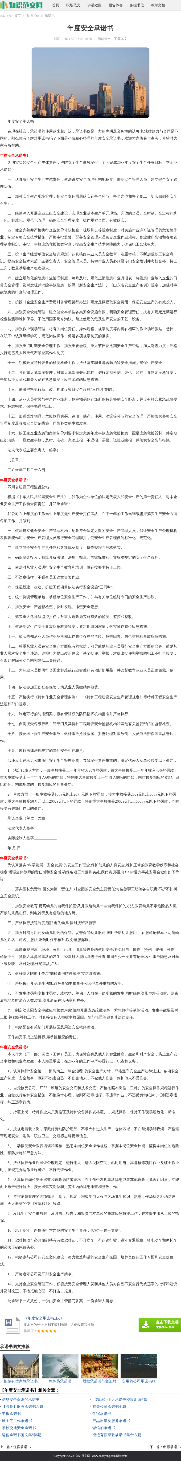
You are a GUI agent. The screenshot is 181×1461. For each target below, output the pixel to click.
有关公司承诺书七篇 (109, 1407)
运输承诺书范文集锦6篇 (21, 1435)
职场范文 (73, 5)
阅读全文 (104, 39)
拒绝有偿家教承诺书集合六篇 (116, 1435)
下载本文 (120, 39)
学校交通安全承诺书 (19, 1428)
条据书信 (137, 5)
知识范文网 (83, 1455)
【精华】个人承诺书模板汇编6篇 (119, 1400)
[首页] (21, 5)
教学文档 (158, 5)
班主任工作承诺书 (17, 1421)
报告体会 (116, 5)
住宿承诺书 (101, 1414)
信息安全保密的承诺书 (21, 1400)
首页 (55, 5)
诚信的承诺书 (103, 1428)
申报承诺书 (11, 1414)
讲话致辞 (94, 5)
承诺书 (50, 16)
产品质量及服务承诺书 (111, 1421)
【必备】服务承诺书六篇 (22, 1407)
